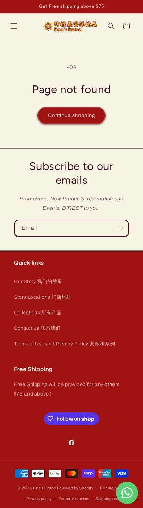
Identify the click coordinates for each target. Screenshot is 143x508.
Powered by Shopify (75, 488)
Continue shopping (71, 115)
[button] (14, 26)
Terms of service (74, 499)
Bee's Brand (44, 488)
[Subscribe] (120, 228)
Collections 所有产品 (38, 312)
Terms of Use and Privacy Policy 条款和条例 (64, 343)
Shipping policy (109, 499)
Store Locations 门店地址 (43, 297)
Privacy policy (39, 499)
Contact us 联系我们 (37, 328)
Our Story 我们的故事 (38, 281)
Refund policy (112, 488)
